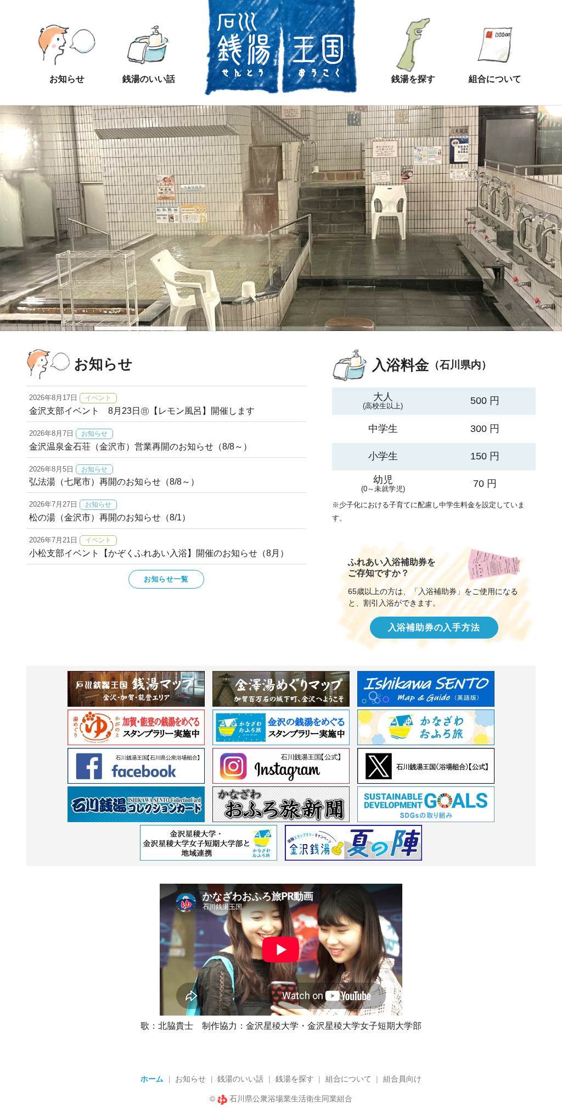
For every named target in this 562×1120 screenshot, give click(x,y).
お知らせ (190, 1078)
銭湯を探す (295, 1078)
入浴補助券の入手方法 (434, 627)
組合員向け (402, 1078)
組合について (348, 1078)
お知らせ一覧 (166, 579)
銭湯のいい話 (240, 1078)
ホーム (152, 1078)
